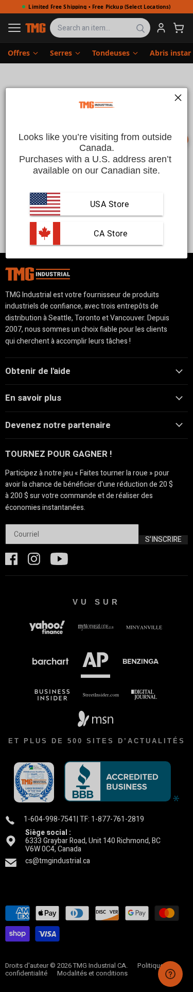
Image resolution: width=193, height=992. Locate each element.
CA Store (110, 233)
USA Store (109, 204)
